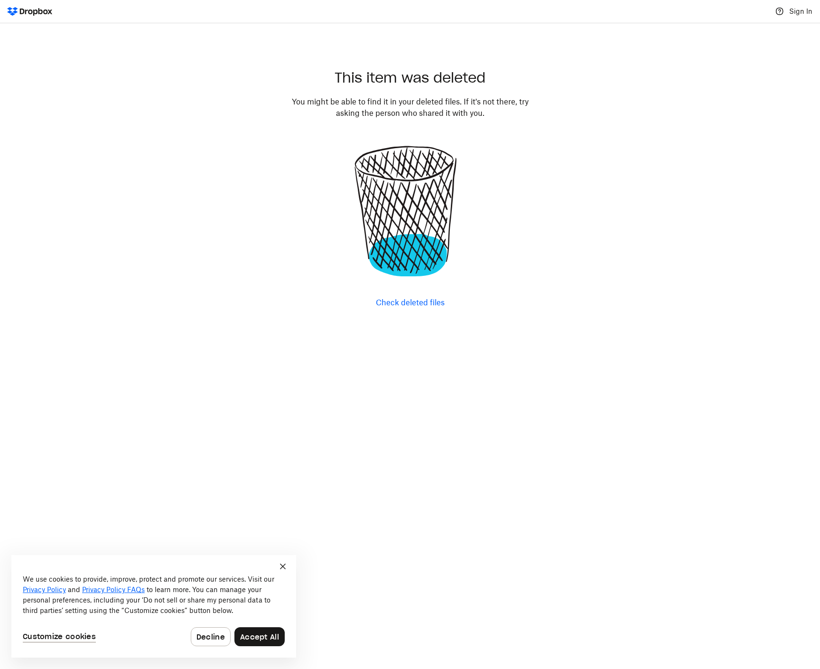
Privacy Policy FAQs (113, 589)
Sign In (800, 11)
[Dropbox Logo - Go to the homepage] (30, 11)
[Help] (779, 11)
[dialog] (153, 606)
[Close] (282, 566)
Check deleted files (410, 302)
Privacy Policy (44, 589)
